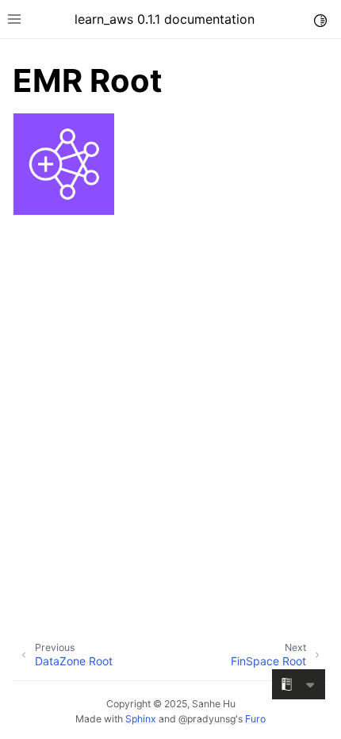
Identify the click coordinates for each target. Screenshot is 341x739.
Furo (255, 719)
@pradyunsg (207, 719)
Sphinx (140, 719)
